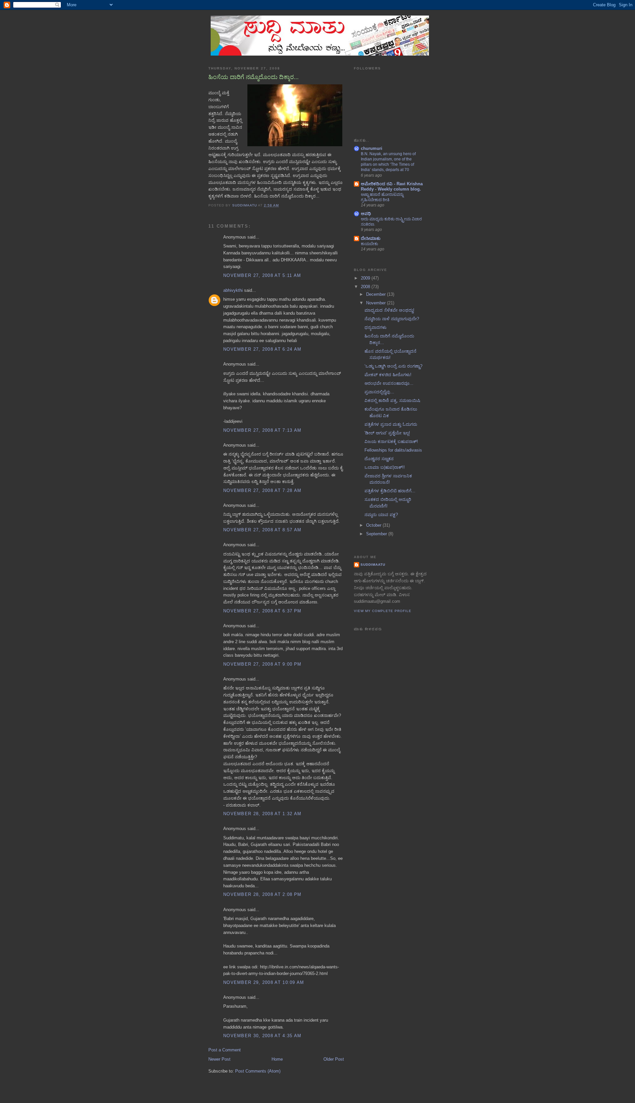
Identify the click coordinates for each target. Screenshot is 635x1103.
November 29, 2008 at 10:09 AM (263, 982)
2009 (366, 278)
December (376, 294)
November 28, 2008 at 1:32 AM (262, 813)
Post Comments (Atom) (257, 1071)
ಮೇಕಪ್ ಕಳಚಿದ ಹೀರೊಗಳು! (387, 374)
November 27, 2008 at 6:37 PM (262, 610)
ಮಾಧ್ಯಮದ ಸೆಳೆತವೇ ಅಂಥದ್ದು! (389, 310)
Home (277, 1059)
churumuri (371, 148)
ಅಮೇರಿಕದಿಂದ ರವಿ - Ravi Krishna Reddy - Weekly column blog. (392, 186)
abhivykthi (233, 290)
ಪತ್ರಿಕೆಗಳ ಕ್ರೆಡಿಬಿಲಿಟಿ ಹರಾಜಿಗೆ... (389, 490)
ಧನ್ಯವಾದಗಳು (375, 327)
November (376, 302)
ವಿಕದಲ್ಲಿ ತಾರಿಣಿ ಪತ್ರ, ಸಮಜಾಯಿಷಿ (392, 400)
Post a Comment (224, 1049)
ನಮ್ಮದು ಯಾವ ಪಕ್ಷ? (381, 514)
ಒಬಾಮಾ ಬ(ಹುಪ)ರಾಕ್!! (384, 467)
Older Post (333, 1059)
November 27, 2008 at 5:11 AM (262, 275)
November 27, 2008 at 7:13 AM (262, 430)
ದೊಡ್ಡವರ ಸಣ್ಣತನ (379, 458)
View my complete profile (382, 611)
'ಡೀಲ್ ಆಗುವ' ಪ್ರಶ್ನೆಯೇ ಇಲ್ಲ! (387, 432)
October (374, 525)
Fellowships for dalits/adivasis (393, 450)
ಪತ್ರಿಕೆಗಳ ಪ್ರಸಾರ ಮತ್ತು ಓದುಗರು (390, 424)
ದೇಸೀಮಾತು (370, 238)
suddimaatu (372, 564)
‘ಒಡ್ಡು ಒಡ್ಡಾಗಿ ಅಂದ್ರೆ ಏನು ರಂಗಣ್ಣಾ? (393, 366)
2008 (366, 286)
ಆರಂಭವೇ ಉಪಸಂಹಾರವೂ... (388, 383)
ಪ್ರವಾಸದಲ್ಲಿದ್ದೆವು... (379, 391)
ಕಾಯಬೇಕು (369, 244)
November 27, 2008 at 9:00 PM (262, 664)
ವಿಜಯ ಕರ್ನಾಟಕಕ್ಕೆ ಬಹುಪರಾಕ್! (391, 441)
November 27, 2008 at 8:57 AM (262, 529)
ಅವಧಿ (366, 213)
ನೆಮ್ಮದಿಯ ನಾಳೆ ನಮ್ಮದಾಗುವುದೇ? (391, 318)
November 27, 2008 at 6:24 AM (262, 349)
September (377, 533)
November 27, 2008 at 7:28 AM (262, 490)
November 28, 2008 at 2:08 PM (262, 894)
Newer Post (219, 1059)
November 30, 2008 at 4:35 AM (262, 1035)
